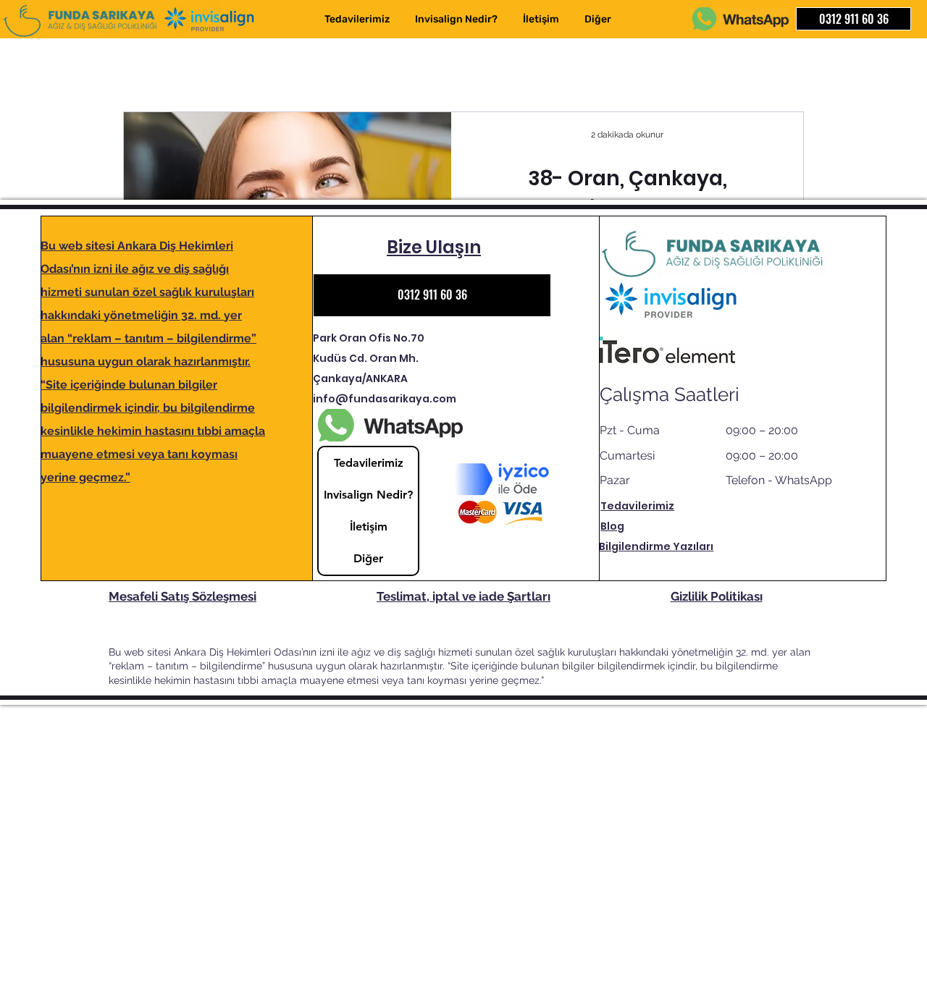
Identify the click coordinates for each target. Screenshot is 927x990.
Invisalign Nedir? (368, 495)
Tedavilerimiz (368, 463)
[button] (597, 19)
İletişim (368, 526)
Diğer (368, 558)
